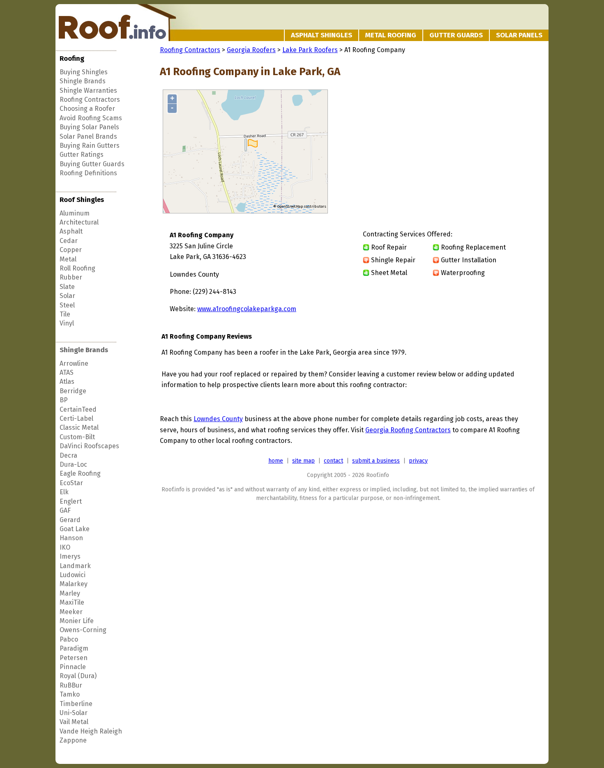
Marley (70, 593)
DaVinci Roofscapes (89, 446)
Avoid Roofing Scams (91, 118)
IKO (65, 547)
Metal (68, 259)
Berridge (73, 391)
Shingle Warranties (88, 90)
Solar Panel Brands (88, 136)
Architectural (79, 222)
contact (333, 460)
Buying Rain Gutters (90, 145)
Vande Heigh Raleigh (91, 731)
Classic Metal (79, 427)
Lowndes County (218, 419)
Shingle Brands (83, 81)
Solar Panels (519, 35)
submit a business (376, 460)
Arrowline (74, 363)
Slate (67, 287)
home (275, 460)
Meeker (71, 612)
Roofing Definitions (88, 173)
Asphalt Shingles (321, 35)
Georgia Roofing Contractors (408, 430)
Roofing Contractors (90, 99)
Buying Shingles (84, 72)
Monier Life (77, 621)
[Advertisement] (467, 151)
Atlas (67, 381)
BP (64, 400)
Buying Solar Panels (89, 127)
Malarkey (74, 584)
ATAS (67, 372)
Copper (71, 250)
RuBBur (71, 685)
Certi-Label (76, 418)
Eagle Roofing (80, 473)
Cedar (69, 241)
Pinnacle (73, 667)
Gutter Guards (456, 35)
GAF (65, 510)
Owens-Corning (83, 630)
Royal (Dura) (78, 676)
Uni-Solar (74, 713)
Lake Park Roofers (310, 50)
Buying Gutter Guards (92, 164)
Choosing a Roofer (87, 108)
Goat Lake (75, 529)
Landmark (75, 566)
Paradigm (74, 648)
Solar (67, 296)
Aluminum (75, 213)
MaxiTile (72, 602)
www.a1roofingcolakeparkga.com (246, 309)
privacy (418, 460)
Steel (67, 305)
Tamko (70, 694)
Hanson (71, 538)
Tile (65, 314)
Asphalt (71, 231)
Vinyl (67, 323)
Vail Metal (74, 722)
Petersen (74, 658)
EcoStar (71, 483)
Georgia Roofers (251, 50)
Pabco (69, 639)
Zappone (73, 740)
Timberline (76, 704)
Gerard (70, 520)
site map (303, 460)
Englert (71, 501)
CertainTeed (78, 409)
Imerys (70, 556)
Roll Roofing (77, 268)
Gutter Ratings (82, 154)
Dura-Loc (73, 464)
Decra (68, 455)
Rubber (71, 277)
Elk (64, 492)
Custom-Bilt (77, 437)
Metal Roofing (390, 35)
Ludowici (72, 575)
